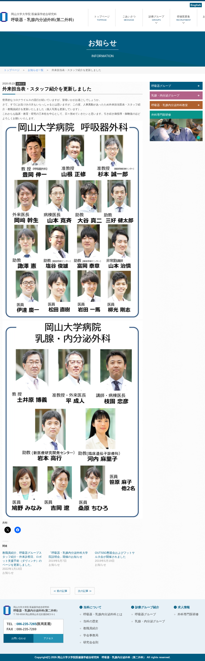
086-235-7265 (26, 624)
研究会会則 (90, 642)
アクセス (48, 638)
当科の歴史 (90, 621)
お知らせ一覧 (35, 70)
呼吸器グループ (145, 614)
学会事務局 (90, 635)
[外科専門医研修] (176, 130)
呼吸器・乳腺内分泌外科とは (102, 614)
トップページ (12, 70)
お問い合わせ (18, 638)
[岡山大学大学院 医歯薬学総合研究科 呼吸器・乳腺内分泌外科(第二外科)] (44, 17)
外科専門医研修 (188, 614)
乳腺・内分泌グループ (150, 621)
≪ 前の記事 (60, 590)
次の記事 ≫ (85, 590)
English (196, 5)
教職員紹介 (90, 628)
